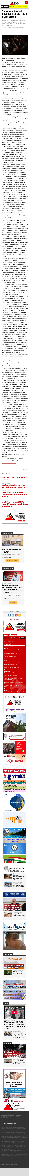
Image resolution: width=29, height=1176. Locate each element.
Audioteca (7, 1043)
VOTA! (13, 602)
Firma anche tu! (12, 560)
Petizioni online (7, 533)
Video (6, 1003)
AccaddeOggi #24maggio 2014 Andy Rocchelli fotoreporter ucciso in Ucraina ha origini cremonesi (15, 504)
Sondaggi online (8, 568)
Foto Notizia (8, 954)
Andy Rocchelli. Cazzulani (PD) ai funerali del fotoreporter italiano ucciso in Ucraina (14, 495)
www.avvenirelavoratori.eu (9, 463)
